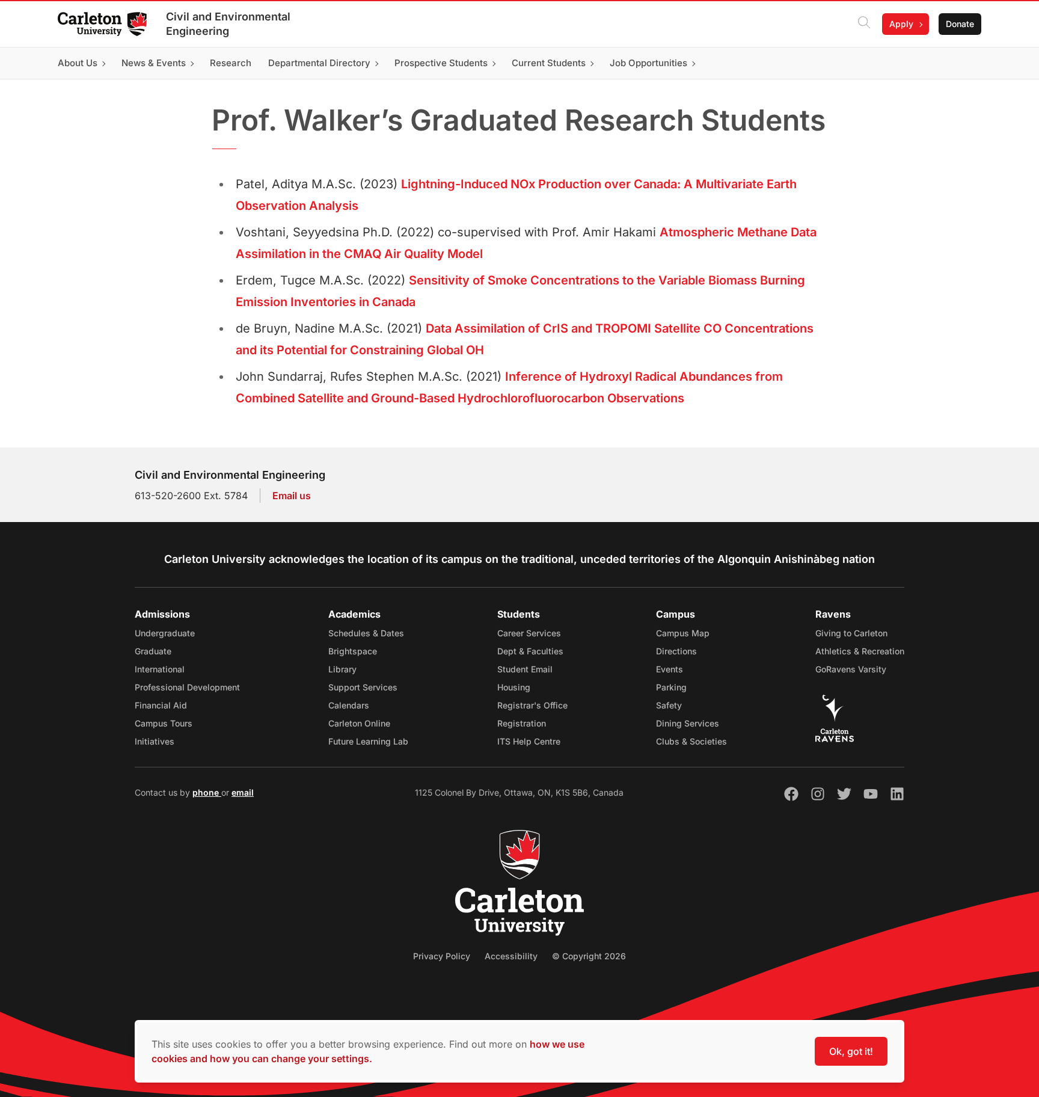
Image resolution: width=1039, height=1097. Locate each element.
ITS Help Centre (528, 741)
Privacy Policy (441, 956)
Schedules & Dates (366, 633)
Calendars (348, 705)
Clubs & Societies (691, 741)
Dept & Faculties (530, 651)
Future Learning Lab (368, 741)
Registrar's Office (532, 705)
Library (342, 669)
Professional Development (187, 687)
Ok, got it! (851, 1051)
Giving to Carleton (851, 633)
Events (669, 669)
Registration (521, 723)
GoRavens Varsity (850, 669)
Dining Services (687, 723)
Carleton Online (359, 723)
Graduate (153, 651)
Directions (676, 651)
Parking (671, 687)
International (160, 669)
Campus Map (683, 633)
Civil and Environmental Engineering (228, 23)
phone (206, 792)
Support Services (362, 687)
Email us (291, 496)
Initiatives (154, 741)
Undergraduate (165, 633)
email (242, 792)
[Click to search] (864, 24)
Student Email (525, 669)
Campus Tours (163, 723)
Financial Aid (161, 705)
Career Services (529, 633)
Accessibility (511, 956)
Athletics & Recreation (859, 651)
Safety (669, 705)
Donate (960, 24)
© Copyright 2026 (589, 956)
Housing (513, 687)
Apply (901, 24)
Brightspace (352, 651)
